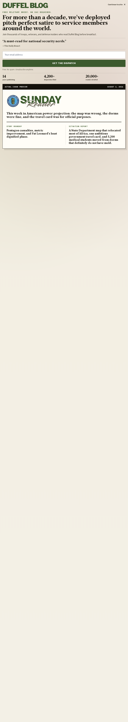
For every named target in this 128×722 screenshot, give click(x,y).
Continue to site (117, 4)
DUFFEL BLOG (25, 6)
